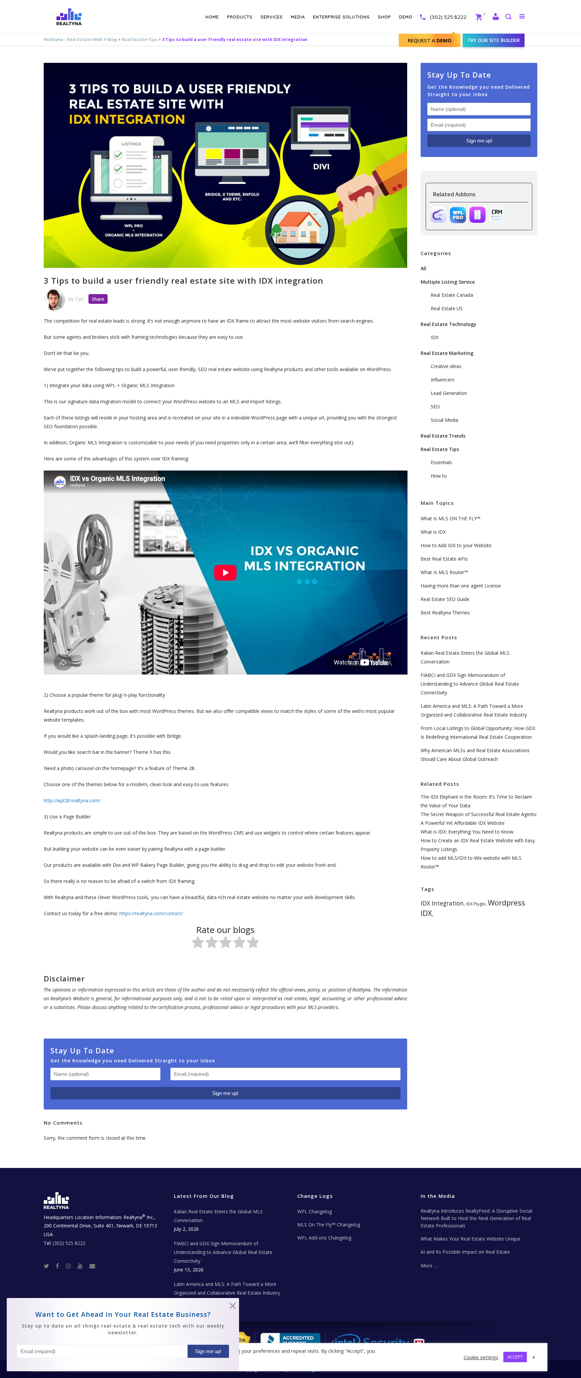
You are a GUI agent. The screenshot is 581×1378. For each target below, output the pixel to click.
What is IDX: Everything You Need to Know (467, 831)
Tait (79, 299)
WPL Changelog (314, 1211)
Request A (430, 40)
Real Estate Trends (443, 436)
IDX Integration (442, 903)
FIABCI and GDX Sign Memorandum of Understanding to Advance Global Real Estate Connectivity (470, 684)
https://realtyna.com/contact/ (151, 913)
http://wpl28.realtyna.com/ (72, 800)
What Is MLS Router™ (444, 572)
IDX (434, 337)
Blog (112, 39)
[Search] (508, 17)
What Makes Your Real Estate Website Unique (470, 1238)
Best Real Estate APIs (444, 559)
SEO (435, 406)
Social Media (444, 420)
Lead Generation (449, 393)
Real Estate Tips (139, 39)
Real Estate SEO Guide (445, 599)
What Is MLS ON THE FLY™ (450, 518)
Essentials (441, 462)
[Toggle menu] (521, 16)
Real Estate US (447, 308)
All (423, 268)
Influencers (443, 379)
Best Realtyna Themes (445, 612)
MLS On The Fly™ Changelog (328, 1224)
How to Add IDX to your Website (456, 545)
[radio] (198, 943)
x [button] (534, 1357)
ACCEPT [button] (515, 1357)
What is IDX (433, 532)
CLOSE (232, 1307)
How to (439, 476)
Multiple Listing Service (448, 282)
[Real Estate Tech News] (92, 1265)
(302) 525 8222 (448, 16)
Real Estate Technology (448, 324)
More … (429, 1265)
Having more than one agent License (461, 585)
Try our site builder (493, 40)
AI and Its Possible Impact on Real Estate (465, 1252)
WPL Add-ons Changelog (324, 1237)
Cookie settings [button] (481, 1357)
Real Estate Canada (452, 295)
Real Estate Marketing (447, 353)
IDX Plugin (475, 904)
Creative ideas (446, 366)
